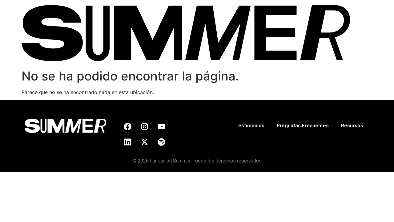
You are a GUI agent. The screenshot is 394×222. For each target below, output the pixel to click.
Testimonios (249, 126)
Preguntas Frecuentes (303, 126)
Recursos (352, 126)
